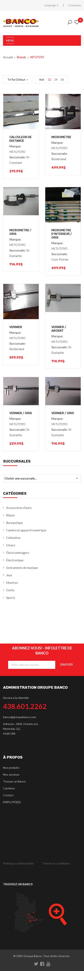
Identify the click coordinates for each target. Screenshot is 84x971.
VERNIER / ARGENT (58, 329)
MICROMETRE (61, 137)
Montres (12, 582)
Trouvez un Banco (18, 884)
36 (62, 79)
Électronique (14, 560)
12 (49, 79)
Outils (10, 590)
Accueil (8, 57)
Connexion (74, 5)
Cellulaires (13, 537)
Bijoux (10, 515)
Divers (10, 545)
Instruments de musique (22, 567)
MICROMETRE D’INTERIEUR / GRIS (61, 233)
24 (55, 79)
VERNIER (15, 327)
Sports (10, 597)
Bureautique (14, 522)
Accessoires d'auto (19, 507)
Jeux (9, 575)
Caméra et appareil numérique (26, 530)
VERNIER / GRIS (20, 413)
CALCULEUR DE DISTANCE (20, 139)
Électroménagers (17, 552)
